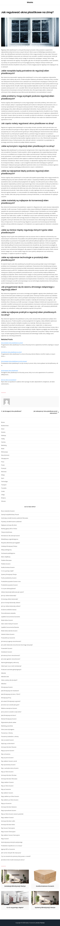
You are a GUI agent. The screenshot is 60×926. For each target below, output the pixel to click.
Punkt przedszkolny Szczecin (8, 578)
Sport (2, 478)
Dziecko (3, 432)
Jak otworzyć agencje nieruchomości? (11, 641)
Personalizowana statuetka (8, 613)
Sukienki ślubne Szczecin (7, 634)
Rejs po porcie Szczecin (7, 757)
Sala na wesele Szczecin (7, 740)
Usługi (3, 494)
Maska (30, 2)
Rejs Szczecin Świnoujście (8, 828)
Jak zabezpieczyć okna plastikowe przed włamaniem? (45, 412)
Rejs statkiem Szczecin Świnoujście (10, 835)
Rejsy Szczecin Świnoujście (8, 831)
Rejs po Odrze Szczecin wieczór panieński (12, 814)
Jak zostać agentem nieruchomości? (10, 659)
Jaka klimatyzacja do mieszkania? (10, 690)
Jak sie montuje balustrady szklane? (10, 602)
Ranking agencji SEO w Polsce (9, 528)
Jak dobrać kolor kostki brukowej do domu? (13, 860)
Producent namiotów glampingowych (11, 669)
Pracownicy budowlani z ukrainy (10, 736)
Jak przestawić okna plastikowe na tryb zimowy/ (14, 361)
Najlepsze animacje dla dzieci (9, 525)
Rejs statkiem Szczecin (7, 793)
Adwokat (3, 673)
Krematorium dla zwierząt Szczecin (10, 535)
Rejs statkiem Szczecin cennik (9, 761)
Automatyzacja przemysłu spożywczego (11, 842)
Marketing (4, 445)
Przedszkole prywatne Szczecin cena (11, 581)
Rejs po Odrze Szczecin (7, 771)
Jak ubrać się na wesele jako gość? (10, 705)
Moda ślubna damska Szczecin (9, 631)
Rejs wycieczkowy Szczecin (8, 764)
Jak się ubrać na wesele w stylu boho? (11, 712)
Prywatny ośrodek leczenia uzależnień (11, 521)
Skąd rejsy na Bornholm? (8, 743)
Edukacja (3, 435)
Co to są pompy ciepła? (7, 571)
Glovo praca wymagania (7, 729)
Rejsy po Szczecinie (6, 803)
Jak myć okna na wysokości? (8, 380)
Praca (2, 461)
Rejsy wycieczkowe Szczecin (8, 810)
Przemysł (3, 468)
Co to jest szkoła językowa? (8, 588)
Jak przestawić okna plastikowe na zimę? (12, 343)
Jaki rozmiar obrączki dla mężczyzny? (11, 852)
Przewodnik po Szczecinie (8, 638)
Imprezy (3, 442)
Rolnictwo (3, 471)
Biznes (3, 422)
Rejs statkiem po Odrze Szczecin (9, 800)
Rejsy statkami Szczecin (7, 817)
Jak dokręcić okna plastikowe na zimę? (11, 352)
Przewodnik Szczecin (6, 648)
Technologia (4, 481)
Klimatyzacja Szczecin (7, 687)
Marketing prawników (7, 726)
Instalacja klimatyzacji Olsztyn (9, 546)
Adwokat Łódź (5, 676)
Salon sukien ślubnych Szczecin (9, 623)
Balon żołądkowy (5, 557)
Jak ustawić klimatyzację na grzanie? (10, 701)
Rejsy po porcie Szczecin (7, 750)
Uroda (3, 491)
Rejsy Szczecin (5, 838)
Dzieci (2, 429)
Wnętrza (3, 498)
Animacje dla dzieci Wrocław (8, 775)
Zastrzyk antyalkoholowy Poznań (10, 514)
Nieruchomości (5, 455)
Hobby (3, 438)
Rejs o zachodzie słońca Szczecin (10, 768)
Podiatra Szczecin (5, 564)
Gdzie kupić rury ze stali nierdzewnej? (11, 666)
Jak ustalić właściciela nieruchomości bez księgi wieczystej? (17, 645)
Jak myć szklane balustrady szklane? (10, 606)
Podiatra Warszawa (6, 560)
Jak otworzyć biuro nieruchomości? (10, 655)
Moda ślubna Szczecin (7, 620)
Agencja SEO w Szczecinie (8, 849)
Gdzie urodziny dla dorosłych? (9, 680)
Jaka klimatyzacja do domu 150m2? (10, 694)
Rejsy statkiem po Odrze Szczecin (10, 796)
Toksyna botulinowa (6, 532)
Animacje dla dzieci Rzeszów (8, 747)
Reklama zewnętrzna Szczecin (9, 708)
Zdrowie (3, 501)
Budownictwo (5, 425)
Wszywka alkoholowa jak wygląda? (10, 542)
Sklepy (3, 475)
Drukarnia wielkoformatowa (8, 609)
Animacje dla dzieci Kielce (8, 824)
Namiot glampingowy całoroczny (10, 662)
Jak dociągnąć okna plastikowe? (9, 370)
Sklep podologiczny (6, 549)
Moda (2, 448)
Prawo (3, 465)
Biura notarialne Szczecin (8, 511)
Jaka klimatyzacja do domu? (8, 715)
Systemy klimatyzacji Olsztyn (9, 574)
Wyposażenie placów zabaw (8, 722)
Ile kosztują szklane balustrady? (9, 599)
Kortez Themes (40, 923)
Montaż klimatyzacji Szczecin (9, 719)
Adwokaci (3, 683)
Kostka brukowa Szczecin (8, 567)
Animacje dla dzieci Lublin (8, 821)
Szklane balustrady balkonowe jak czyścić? (12, 592)
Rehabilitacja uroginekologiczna (9, 539)
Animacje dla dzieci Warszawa (9, 779)
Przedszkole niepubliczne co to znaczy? (11, 845)
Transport (3, 485)
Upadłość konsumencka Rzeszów (10, 627)
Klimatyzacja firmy (6, 697)
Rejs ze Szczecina (5, 754)
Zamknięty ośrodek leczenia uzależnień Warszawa (14, 518)
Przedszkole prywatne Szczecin (9, 585)
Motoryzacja (4, 452)
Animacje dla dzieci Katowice (9, 807)
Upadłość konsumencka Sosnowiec (10, 616)
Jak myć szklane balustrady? (8, 595)
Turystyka (3, 488)
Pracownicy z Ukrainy (7, 733)
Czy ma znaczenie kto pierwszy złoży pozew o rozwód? (15, 856)
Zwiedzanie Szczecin (6, 652)
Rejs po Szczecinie (6, 789)
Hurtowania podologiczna (8, 553)
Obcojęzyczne (5, 458)
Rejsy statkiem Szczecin (7, 782)
